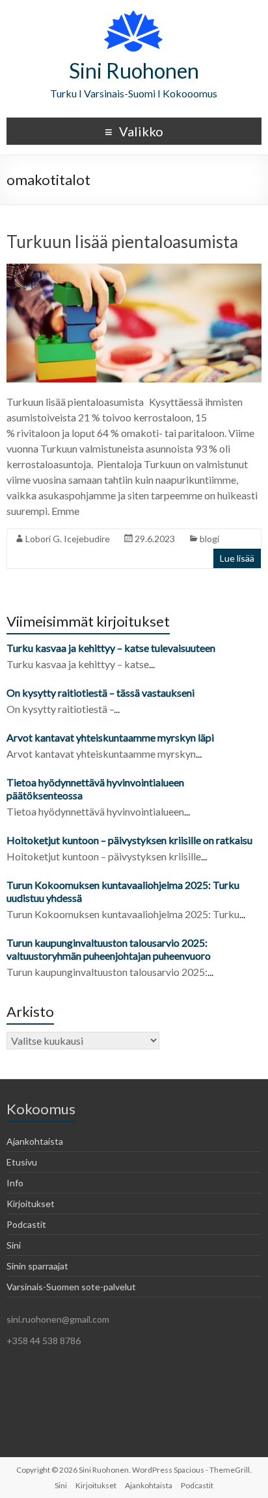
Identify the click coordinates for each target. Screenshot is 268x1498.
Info (15, 1182)
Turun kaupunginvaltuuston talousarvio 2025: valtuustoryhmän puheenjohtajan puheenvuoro (110, 949)
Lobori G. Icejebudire (67, 538)
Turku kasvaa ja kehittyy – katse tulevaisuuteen (111, 648)
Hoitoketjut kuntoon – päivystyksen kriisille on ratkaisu (129, 840)
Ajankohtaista (35, 1141)
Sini (14, 1245)
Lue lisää (237, 558)
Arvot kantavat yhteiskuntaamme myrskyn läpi (110, 737)
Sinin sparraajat (37, 1265)
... (152, 664)
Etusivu (22, 1161)
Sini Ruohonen (134, 70)
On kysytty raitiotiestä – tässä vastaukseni (100, 692)
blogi (209, 538)
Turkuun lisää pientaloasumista (122, 241)
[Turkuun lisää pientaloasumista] (134, 270)
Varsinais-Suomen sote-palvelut (71, 1286)
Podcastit (26, 1224)
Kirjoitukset (31, 1203)
